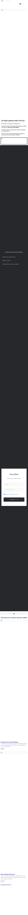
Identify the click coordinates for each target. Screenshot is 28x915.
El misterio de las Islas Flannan (9, 742)
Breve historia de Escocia (8, 874)
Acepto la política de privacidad (11, 494)
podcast (18, 123)
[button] (20, 4)
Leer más (2, 748)
